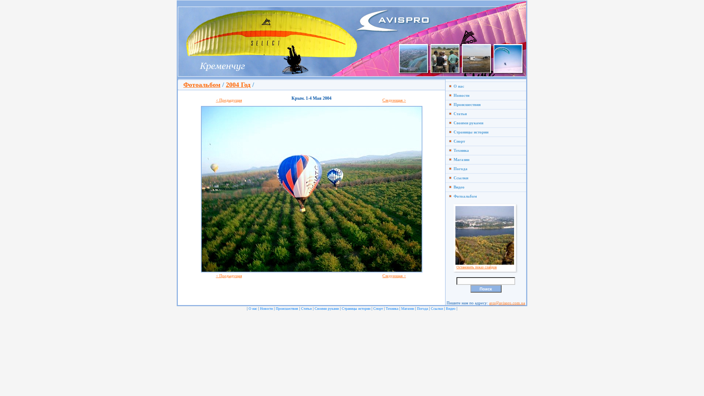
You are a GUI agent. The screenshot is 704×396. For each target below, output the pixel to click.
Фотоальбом (201, 84)
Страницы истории (469, 132)
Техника (460, 150)
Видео (458, 187)
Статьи (459, 113)
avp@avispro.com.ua (507, 303)
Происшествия (466, 104)
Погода (459, 168)
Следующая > (394, 100)
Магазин (460, 159)
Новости (460, 95)
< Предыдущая (229, 100)
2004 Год (238, 84)
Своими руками (467, 123)
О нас (457, 86)
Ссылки (459, 178)
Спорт (458, 141)
